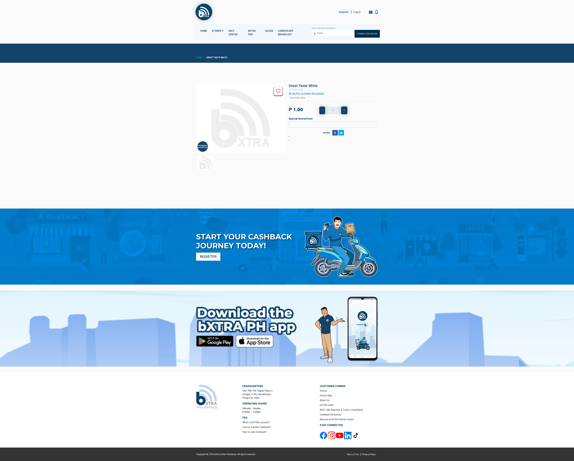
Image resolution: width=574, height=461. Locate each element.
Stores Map (326, 395)
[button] (376, 12)
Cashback (202, 146)
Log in (357, 11)
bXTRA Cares (327, 404)
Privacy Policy (368, 454)
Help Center (233, 32)
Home (203, 30)
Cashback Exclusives (330, 414)
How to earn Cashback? (254, 431)
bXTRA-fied (252, 32)
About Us (324, 400)
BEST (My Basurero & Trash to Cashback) (341, 409)
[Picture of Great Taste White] (206, 163)
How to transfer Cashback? (256, 427)
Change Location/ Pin (367, 34)
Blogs (269, 30)
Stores (323, 390)
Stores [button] (217, 30)
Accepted (202, 147)
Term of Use (353, 454)
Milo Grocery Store (297, 98)
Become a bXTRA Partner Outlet (337, 419)
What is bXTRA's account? (256, 422)
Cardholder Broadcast (285, 32)
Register (344, 11)
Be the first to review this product (306, 93)
